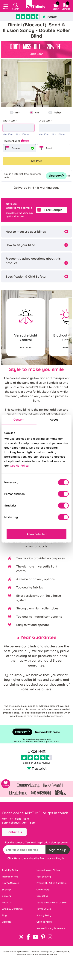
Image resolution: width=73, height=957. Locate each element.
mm (17, 112)
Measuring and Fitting (48, 870)
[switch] (63, 494)
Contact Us (14, 832)
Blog (4, 915)
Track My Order (10, 870)
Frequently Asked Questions (51, 883)
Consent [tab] (19, 419)
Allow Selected (36, 534)
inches (58, 112)
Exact (49, 148)
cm (37, 112)
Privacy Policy (43, 915)
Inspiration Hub (10, 876)
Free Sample (53, 210)
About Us (7, 902)
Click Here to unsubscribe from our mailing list (36, 858)
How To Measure (10, 883)
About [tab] (54, 419)
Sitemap (6, 889)
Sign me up (57, 850)
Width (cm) (9, 120)
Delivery (6, 895)
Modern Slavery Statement (50, 928)
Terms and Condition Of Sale (51, 902)
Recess (16, 148)
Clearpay (6, 921)
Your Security (43, 876)
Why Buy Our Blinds (12, 908)
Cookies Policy (44, 921)
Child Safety (42, 889)
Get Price (36, 161)
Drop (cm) (45, 120)
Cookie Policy (19, 465)
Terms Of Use (43, 908)
